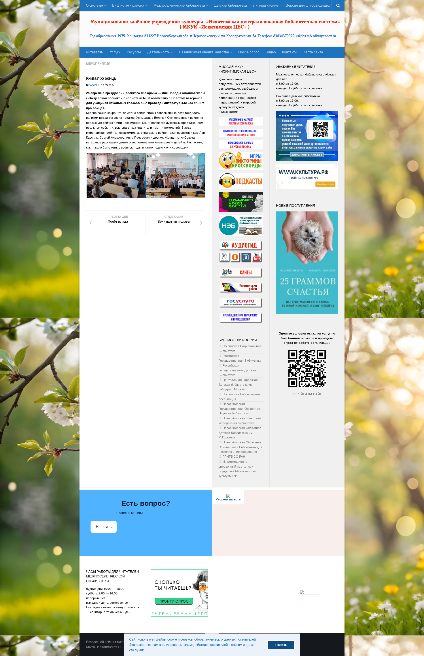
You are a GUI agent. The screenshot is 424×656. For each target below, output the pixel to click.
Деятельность (158, 52)
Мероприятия (98, 63)
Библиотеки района (128, 5)
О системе (94, 5)
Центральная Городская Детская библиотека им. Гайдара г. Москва (238, 384)
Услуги (115, 52)
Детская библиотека (230, 5)
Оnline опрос (248, 52)
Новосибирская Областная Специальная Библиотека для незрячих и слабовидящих (240, 446)
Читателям (95, 52)
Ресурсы (134, 52)
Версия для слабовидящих (308, 5)
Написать (104, 527)
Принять (281, 644)
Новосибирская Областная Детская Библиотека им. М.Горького (240, 432)
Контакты (289, 52)
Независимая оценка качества (204, 52)
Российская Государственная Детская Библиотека (237, 370)
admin (94, 85)
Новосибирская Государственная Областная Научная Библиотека (239, 408)
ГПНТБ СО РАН (234, 456)
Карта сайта (313, 52)
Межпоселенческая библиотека (179, 5)
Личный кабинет (266, 5)
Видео (270, 52)
